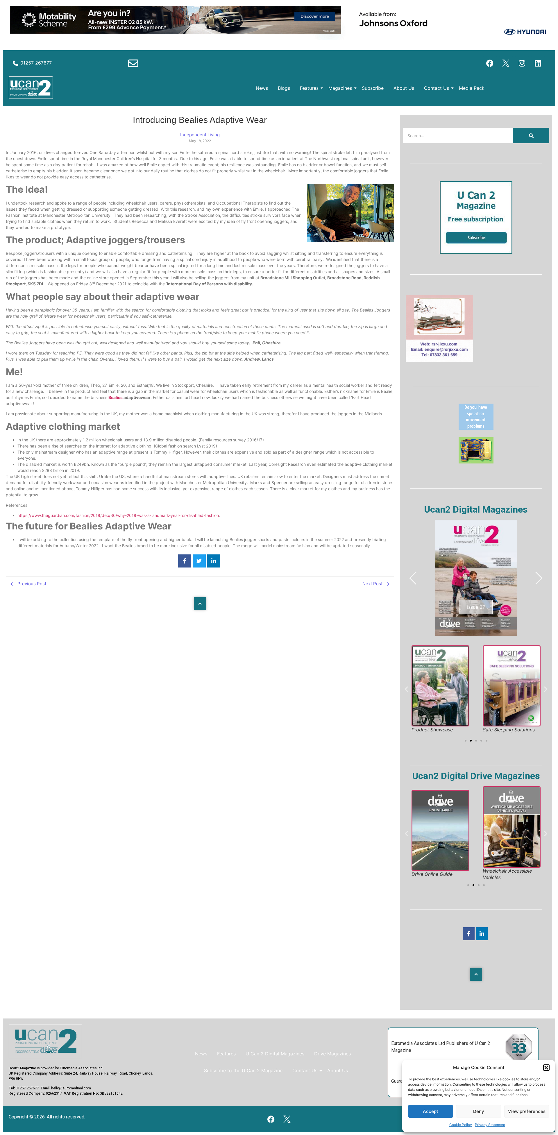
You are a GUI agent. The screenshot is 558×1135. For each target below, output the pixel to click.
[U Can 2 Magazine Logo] (45, 1041)
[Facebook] (490, 63)
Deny (478, 1111)
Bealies (115, 397)
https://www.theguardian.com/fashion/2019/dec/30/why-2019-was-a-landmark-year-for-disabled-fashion (118, 515)
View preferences (527, 1111)
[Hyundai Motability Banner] (279, 38)
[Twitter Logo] (506, 63)
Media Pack (471, 88)
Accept (430, 1111)
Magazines (340, 88)
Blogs (284, 88)
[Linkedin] (538, 63)
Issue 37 (476, 607)
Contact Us (436, 88)
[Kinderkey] (476, 462)
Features (309, 88)
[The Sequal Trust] (476, 428)
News (262, 88)
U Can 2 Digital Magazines (275, 1054)
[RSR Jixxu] (439, 361)
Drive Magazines (332, 1054)
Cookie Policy (460, 1125)
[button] (546, 1067)
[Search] (531, 135)
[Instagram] (522, 63)
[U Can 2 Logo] (31, 88)
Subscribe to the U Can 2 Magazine (243, 1070)
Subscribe (373, 88)
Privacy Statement (490, 1125)
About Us (404, 88)
